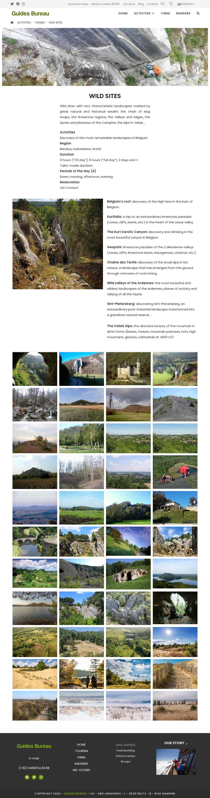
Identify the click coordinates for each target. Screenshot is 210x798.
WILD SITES (55, 22)
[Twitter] (34, 777)
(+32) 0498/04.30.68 (34, 768)
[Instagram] (41, 777)
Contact (152, 4)
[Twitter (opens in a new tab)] (12, 4)
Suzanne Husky (78, 4)
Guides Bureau (75, 794)
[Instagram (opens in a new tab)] (23, 4)
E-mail (34, 758)
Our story (129, 4)
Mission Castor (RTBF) (105, 4)
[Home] (12, 22)
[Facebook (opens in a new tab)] (18, 4)
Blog (141, 4)
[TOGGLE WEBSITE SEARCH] (198, 13)
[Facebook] (27, 777)
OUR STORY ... (176, 742)
